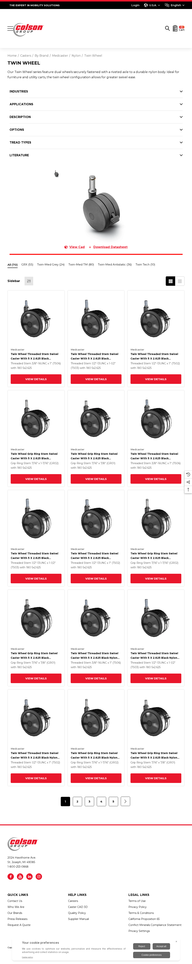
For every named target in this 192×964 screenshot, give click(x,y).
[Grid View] (170, 281)
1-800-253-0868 (18, 866)
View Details (36, 379)
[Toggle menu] (10, 29)
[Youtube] (20, 876)
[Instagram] (39, 876)
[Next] (125, 801)
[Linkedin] (29, 876)
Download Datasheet (110, 247)
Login (135, 5)
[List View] (179, 281)
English (176, 5)
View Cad (77, 247)
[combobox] (174, 5)
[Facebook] (11, 876)
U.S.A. (153, 5)
